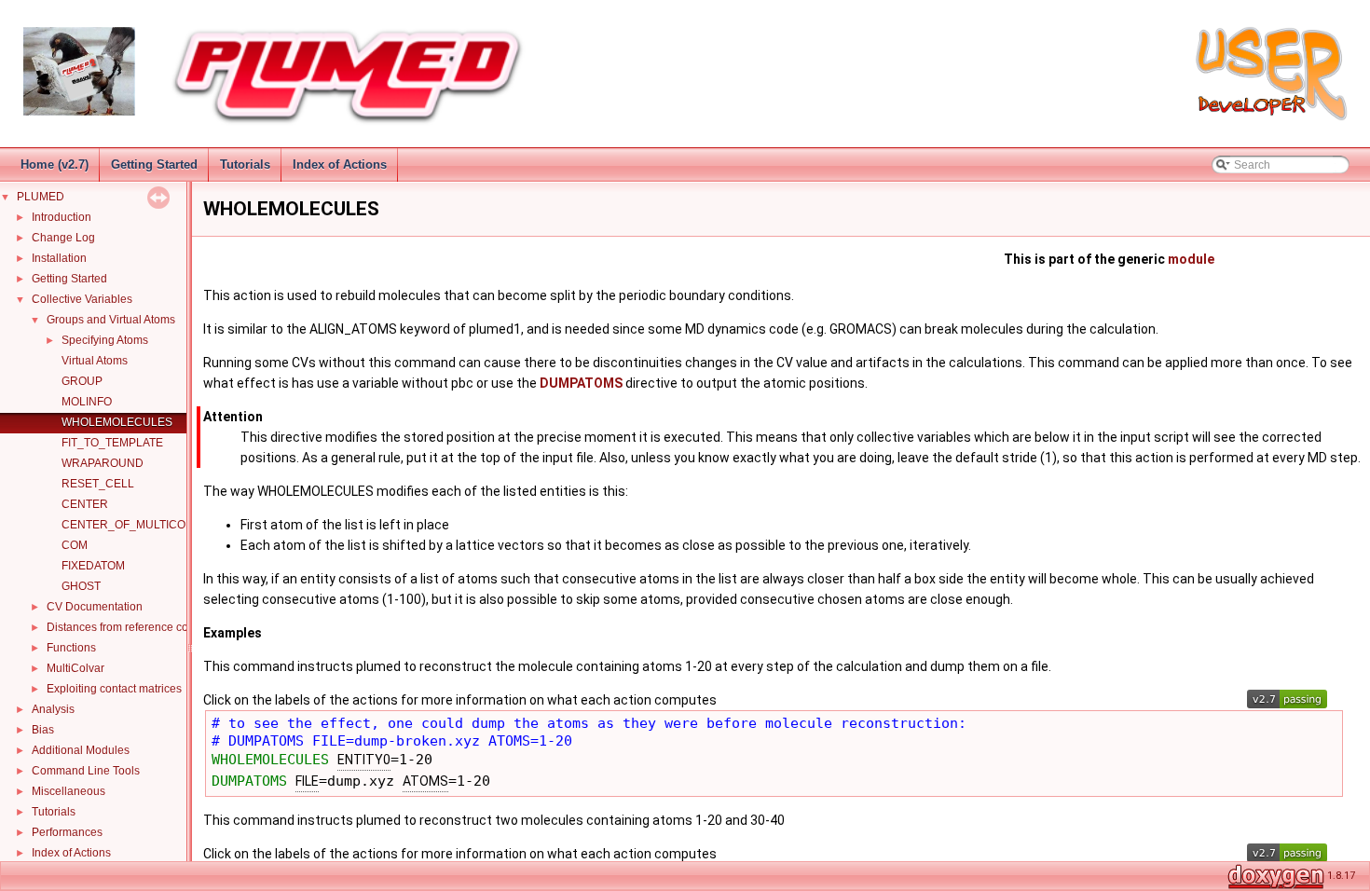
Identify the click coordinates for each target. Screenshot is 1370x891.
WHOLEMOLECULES (117, 422)
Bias (43, 729)
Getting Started (154, 164)
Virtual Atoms (95, 360)
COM (75, 545)
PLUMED (40, 196)
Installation (59, 258)
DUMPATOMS (581, 383)
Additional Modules (81, 750)
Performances (67, 832)
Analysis (53, 709)
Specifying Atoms (105, 340)
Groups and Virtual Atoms (111, 319)
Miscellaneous (68, 791)
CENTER (85, 504)
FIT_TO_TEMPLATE (112, 442)
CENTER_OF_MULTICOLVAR (137, 524)
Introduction (61, 217)
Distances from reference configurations (147, 627)
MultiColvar (75, 668)
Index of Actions (340, 164)
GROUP (82, 381)
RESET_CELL (98, 483)
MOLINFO (87, 401)
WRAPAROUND (103, 463)
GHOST (81, 586)
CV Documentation (95, 606)
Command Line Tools (86, 770)
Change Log (63, 237)
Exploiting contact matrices (114, 688)
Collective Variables (82, 299)
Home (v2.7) (55, 164)
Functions (71, 647)
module (1191, 259)
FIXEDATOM (93, 565)
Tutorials (245, 164)
